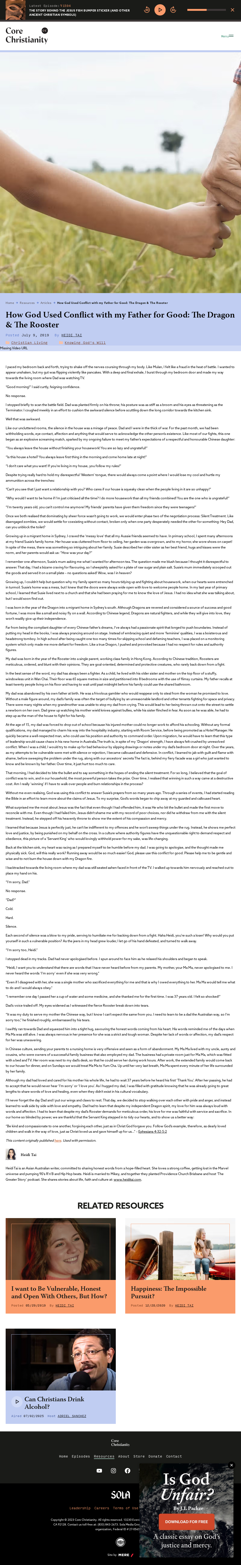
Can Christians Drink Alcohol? (54, 1404)
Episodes (81, 1456)
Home (10, 303)
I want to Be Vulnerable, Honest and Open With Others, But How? (59, 1293)
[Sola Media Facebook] (127, 1471)
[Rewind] (147, 10)
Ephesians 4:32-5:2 (152, 1131)
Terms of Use (125, 1508)
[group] (183, 10)
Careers (101, 1508)
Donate (155, 1456)
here (57, 1140)
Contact (174, 1456)
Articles (46, 303)
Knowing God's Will (85, 342)
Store (139, 1456)
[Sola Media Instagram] (113, 1471)
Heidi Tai (71, 335)
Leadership (80, 1508)
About (124, 1456)
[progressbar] (120, 21)
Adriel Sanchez (72, 1415)
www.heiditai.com (127, 1179)
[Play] (160, 10)
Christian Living (29, 342)
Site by (112, 1555)
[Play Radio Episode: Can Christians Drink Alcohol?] (17, 1401)
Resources (27, 303)
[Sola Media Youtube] (99, 1471)
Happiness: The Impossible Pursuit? (168, 1293)
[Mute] (183, 10)
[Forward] (173, 10)
